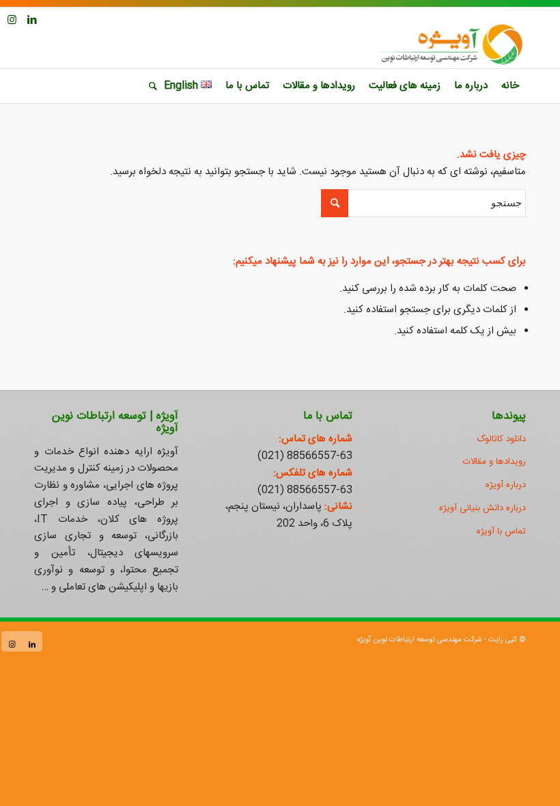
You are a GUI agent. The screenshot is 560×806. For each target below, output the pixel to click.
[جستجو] (149, 86)
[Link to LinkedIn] (32, 20)
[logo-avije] (449, 44)
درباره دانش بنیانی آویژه (482, 508)
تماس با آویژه (501, 531)
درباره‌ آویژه (506, 484)
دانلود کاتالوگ (501, 439)
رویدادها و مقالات (494, 461)
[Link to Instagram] (11, 20)
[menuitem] (510, 86)
